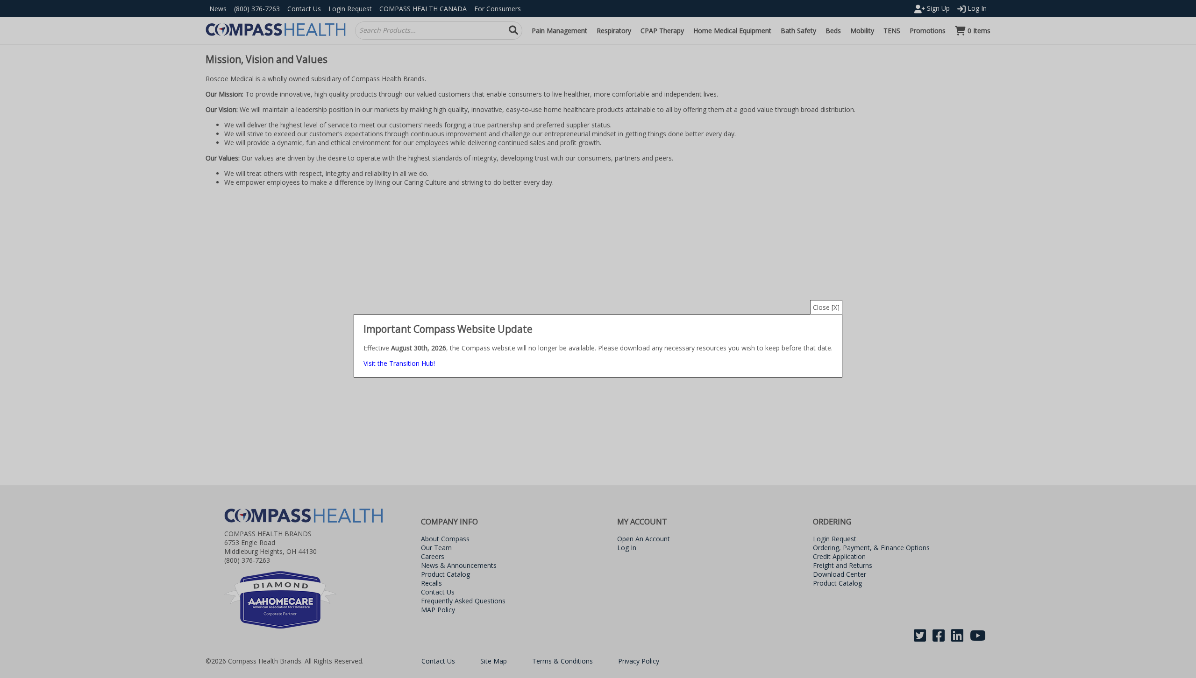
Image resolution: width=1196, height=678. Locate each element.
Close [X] (826, 307)
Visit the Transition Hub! (399, 363)
